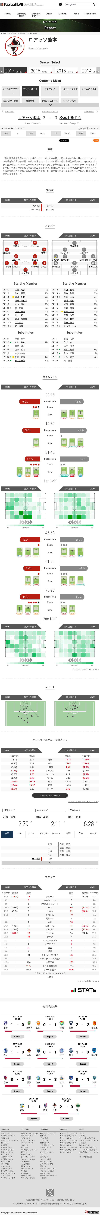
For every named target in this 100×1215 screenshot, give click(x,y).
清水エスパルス (6, 1157)
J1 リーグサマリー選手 (68, 1136)
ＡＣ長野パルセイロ (47, 1145)
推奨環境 (36, 1200)
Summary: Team (21, 15)
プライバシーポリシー (48, 1200)
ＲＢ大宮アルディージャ (29, 1150)
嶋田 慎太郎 (21, 319)
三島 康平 (69, 357)
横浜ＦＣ (24, 1152)
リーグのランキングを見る (50, 795)
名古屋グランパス (7, 1159)
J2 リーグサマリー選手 (68, 1143)
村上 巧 (19, 315)
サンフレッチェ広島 (8, 1173)
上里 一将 (20, 311)
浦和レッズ (5, 1138)
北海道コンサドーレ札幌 (29, 1133)
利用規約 (29, 1200)
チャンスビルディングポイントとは (83, 802)
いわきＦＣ (24, 1145)
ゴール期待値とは (85, 1157)
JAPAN (49, 14)
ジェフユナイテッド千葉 (9, 1140)
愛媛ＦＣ (43, 1166)
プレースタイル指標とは (88, 1147)
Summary (63, 1130)
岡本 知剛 (69, 349)
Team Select (90, 14)
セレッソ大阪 (5, 1166)
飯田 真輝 (69, 304)
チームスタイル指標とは (88, 1150)
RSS (96, 140)
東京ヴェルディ (6, 1147)
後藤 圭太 (69, 297)
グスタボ (19, 322)
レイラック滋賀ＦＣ (47, 1152)
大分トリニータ (26, 1176)
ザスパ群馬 (44, 1138)
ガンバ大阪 (5, 1164)
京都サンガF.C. (6, 1161)
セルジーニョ (70, 326)
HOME (8, 14)
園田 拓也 (20, 297)
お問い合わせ (69, 1200)
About (76, 14)
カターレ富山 (25, 1161)
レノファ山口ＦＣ (46, 1161)
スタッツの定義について (87, 981)
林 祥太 (19, 308)
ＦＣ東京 (4, 1145)
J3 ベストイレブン (66, 1152)
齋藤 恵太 (20, 357)
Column (62, 14)
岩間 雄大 (69, 308)
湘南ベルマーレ (26, 1154)
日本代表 (82, 1136)
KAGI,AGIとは (84, 1145)
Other (81, 1130)
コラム (81, 1133)
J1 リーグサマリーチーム (69, 1133)
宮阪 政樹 (69, 319)
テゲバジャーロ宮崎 (28, 1178)
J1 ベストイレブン (66, 1138)
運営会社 (60, 1200)
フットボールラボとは (87, 1138)
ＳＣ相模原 (44, 1140)
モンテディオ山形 (27, 1143)
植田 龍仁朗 (21, 300)
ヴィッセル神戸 (6, 1169)
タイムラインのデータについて (85, 669)
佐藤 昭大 (20, 289)
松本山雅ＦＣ (70, 118)
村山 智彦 (69, 289)
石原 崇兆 (69, 311)
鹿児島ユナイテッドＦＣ (48, 1176)
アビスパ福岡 (5, 1176)
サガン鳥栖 (24, 1173)
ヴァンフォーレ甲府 (28, 1157)
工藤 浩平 (69, 315)
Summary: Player (35, 15)
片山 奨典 (20, 304)
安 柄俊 (19, 326)
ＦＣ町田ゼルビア (7, 1150)
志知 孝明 (69, 353)
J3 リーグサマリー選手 (68, 1150)
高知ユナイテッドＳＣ (48, 1169)
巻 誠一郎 (20, 360)
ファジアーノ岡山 (7, 1171)
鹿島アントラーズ (7, 1133)
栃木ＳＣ (43, 1136)
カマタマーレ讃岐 (46, 1164)
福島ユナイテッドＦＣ (48, 1133)
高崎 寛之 (69, 322)
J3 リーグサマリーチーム (69, 1147)
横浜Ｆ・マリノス (7, 1154)
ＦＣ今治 (24, 1171)
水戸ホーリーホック (8, 1136)
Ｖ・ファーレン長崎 (8, 1178)
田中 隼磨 (69, 293)
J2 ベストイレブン (66, 1145)
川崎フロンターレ (7, 1152)
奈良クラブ (44, 1157)
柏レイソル (5, 1143)
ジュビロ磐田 (25, 1164)
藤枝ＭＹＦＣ (25, 1166)
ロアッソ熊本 (29, 118)
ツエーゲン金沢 (45, 1147)
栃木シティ (24, 1147)
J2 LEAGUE (25, 1130)
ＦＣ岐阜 (43, 1150)
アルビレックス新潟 (28, 1159)
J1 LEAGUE (5, 1130)
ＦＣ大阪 (43, 1154)
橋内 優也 (69, 300)
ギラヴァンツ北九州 (47, 1171)
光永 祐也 (20, 342)
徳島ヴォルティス (27, 1169)
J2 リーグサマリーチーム (69, 1140)
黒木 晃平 (20, 293)
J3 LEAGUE (44, 1130)
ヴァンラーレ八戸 (27, 1136)
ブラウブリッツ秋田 (28, 1140)
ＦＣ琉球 (43, 1178)
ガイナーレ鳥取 (45, 1159)
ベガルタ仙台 (25, 1138)
